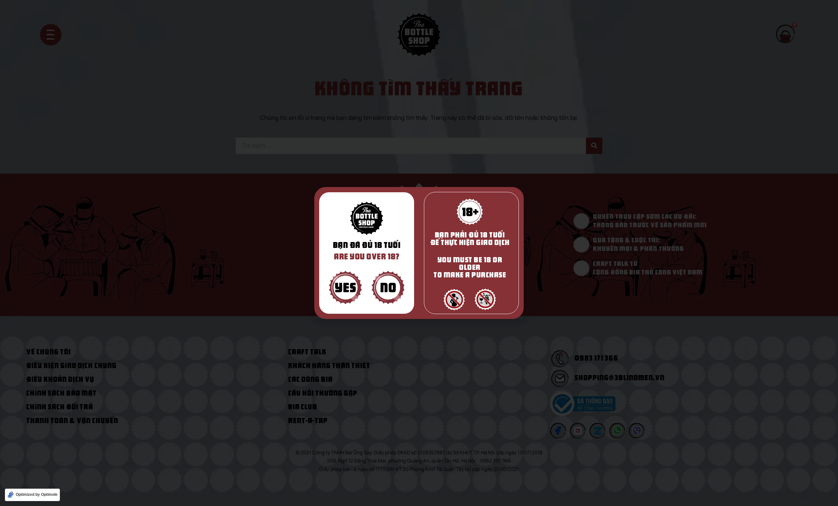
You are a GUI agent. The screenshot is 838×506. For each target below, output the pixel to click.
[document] (419, 253)
